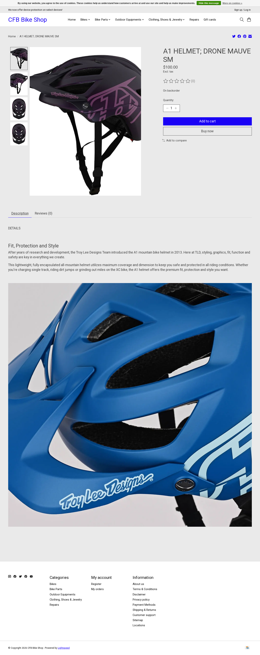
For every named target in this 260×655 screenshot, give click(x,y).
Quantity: (168, 100)
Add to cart (207, 121)
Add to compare (176, 140)
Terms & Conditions (145, 589)
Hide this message (209, 3)
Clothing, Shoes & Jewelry (66, 599)
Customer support (144, 615)
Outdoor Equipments (62, 594)
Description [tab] (20, 213)
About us (138, 584)
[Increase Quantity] (175, 108)
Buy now (207, 131)
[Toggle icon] (241, 19)
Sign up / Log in (242, 10)
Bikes (53, 584)
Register (96, 584)
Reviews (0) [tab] (43, 213)
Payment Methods (144, 604)
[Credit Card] (247, 648)
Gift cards (210, 19)
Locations (139, 625)
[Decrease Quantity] (167, 108)
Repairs (194, 19)
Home (72, 19)
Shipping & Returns (144, 610)
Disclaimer (139, 594)
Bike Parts (56, 589)
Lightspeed (64, 648)
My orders (97, 589)
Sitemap (138, 620)
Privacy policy (141, 599)
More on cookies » (232, 3)
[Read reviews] (177, 81)
